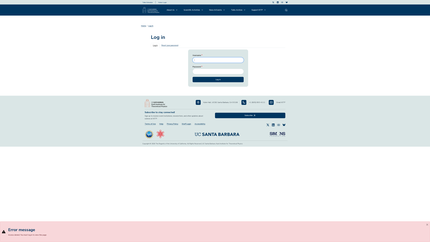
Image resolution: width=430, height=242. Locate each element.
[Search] (286, 10)
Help (161, 124)
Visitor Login (162, 2)
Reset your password (169, 45)
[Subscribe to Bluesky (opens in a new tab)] (284, 124)
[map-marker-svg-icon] (198, 102)
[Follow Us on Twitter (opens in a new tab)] (273, 2)
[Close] (427, 224)
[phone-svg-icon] (243, 102)
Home (143, 26)
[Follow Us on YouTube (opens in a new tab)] (278, 124)
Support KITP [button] (257, 10)
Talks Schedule (147, 2)
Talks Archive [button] (237, 10)
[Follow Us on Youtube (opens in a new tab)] (282, 2)
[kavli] (160, 133)
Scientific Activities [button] (192, 10)
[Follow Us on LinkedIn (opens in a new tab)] (278, 2)
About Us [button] (171, 10)
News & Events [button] (215, 10)
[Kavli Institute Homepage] (150, 10)
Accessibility (200, 124)
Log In (150, 26)
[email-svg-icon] (271, 102)
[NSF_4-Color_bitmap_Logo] (149, 133)
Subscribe (249, 115)
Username (197, 55)
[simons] (277, 133)
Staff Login (186, 124)
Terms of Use (150, 124)
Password (197, 67)
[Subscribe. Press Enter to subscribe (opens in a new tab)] (287, 2)
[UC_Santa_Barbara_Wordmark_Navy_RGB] (217, 133)
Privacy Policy (172, 124)
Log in (155, 45)
